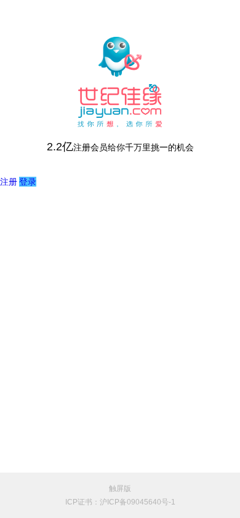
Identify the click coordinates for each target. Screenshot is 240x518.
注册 (8, 182)
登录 (27, 182)
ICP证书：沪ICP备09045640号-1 (120, 502)
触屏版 (120, 488)
